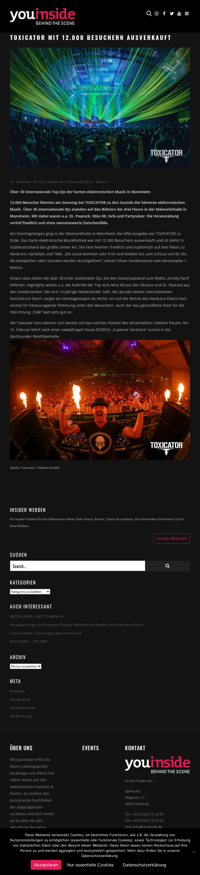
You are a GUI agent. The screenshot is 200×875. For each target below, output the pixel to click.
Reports (102, 182)
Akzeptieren (46, 864)
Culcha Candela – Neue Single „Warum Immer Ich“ (46, 633)
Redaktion (55, 182)
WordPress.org (21, 716)
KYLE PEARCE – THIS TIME (28, 641)
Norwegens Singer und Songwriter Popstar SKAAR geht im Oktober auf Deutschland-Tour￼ (76, 625)
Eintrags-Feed (20, 699)
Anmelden (17, 691)
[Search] (167, 566)
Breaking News (81, 182)
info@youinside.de (147, 826)
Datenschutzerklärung (144, 864)
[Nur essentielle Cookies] (193, 851)
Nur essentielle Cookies (90, 864)
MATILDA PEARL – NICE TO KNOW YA (36, 616)
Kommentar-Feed (22, 708)
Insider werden (172, 538)
